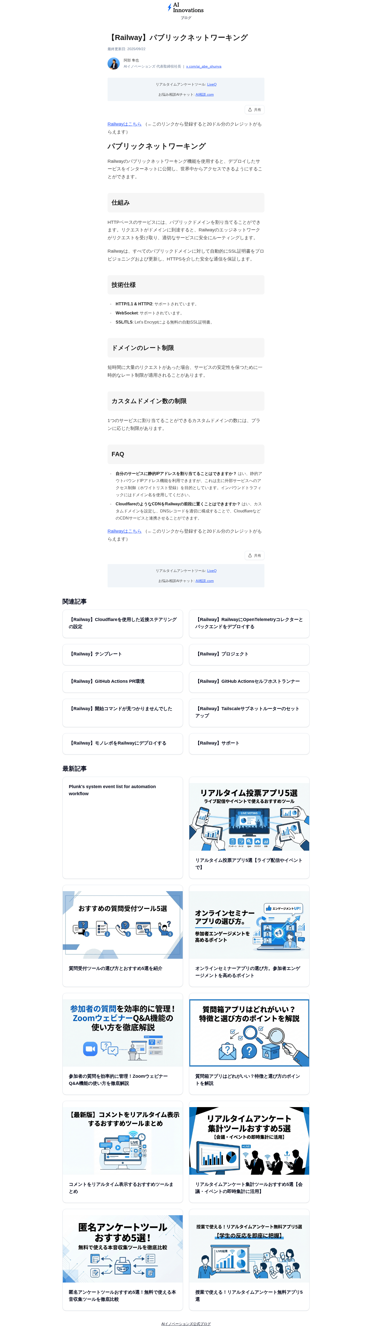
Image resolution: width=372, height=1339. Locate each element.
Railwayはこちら (125, 124)
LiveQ (212, 84)
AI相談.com (205, 94)
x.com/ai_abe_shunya (203, 66)
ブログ (186, 18)
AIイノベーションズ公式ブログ (186, 1324)
